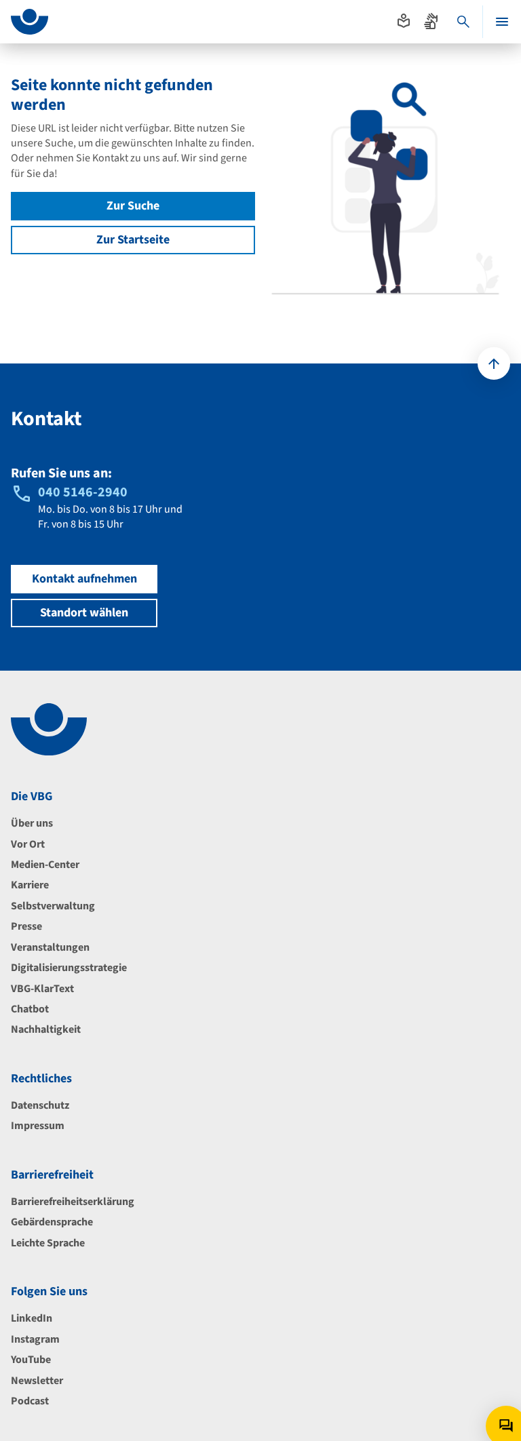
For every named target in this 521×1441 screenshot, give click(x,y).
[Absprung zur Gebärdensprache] (431, 21)
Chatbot (30, 1009)
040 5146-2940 (83, 492)
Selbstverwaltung (53, 906)
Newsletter (37, 1380)
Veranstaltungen (50, 947)
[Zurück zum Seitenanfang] (494, 363)
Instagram (35, 1339)
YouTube (31, 1359)
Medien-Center (45, 864)
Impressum (37, 1125)
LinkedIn (31, 1318)
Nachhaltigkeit (46, 1029)
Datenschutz (40, 1105)
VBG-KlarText (42, 988)
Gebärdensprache (52, 1222)
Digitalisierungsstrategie (69, 967)
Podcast (30, 1401)
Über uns (32, 823)
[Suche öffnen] (463, 21)
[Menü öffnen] (502, 21)
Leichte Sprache (48, 1243)
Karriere (30, 884)
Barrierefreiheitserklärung (72, 1201)
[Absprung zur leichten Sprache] (403, 21)
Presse (26, 926)
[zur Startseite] (29, 22)
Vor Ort (28, 844)
